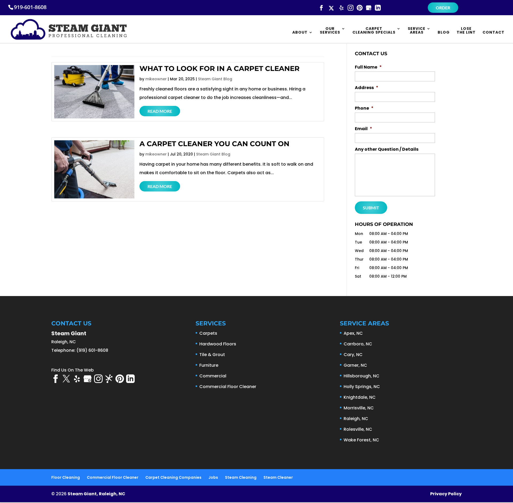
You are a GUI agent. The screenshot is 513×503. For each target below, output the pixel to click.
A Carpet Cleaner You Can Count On (214, 143)
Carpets (208, 333)
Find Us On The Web (72, 370)
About (300, 32)
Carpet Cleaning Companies (173, 477)
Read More (159, 111)
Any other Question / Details (386, 149)
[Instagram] (350, 8)
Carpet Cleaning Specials (373, 31)
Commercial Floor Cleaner (227, 387)
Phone (364, 108)
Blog (444, 32)
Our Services (330, 31)
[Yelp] (341, 8)
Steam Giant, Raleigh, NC (96, 494)
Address (366, 88)
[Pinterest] (360, 8)
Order (443, 7)
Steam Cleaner (278, 477)
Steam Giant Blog (215, 79)
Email (363, 129)
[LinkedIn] (378, 8)
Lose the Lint (466, 31)
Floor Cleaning (65, 477)
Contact (493, 32)
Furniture (208, 365)
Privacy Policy (446, 494)
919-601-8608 (30, 7)
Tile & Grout (212, 355)
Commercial (212, 376)
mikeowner (156, 79)
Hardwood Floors (217, 344)
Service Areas (416, 31)
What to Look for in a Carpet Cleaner (219, 68)
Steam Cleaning (240, 477)
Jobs (213, 477)
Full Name (368, 67)
